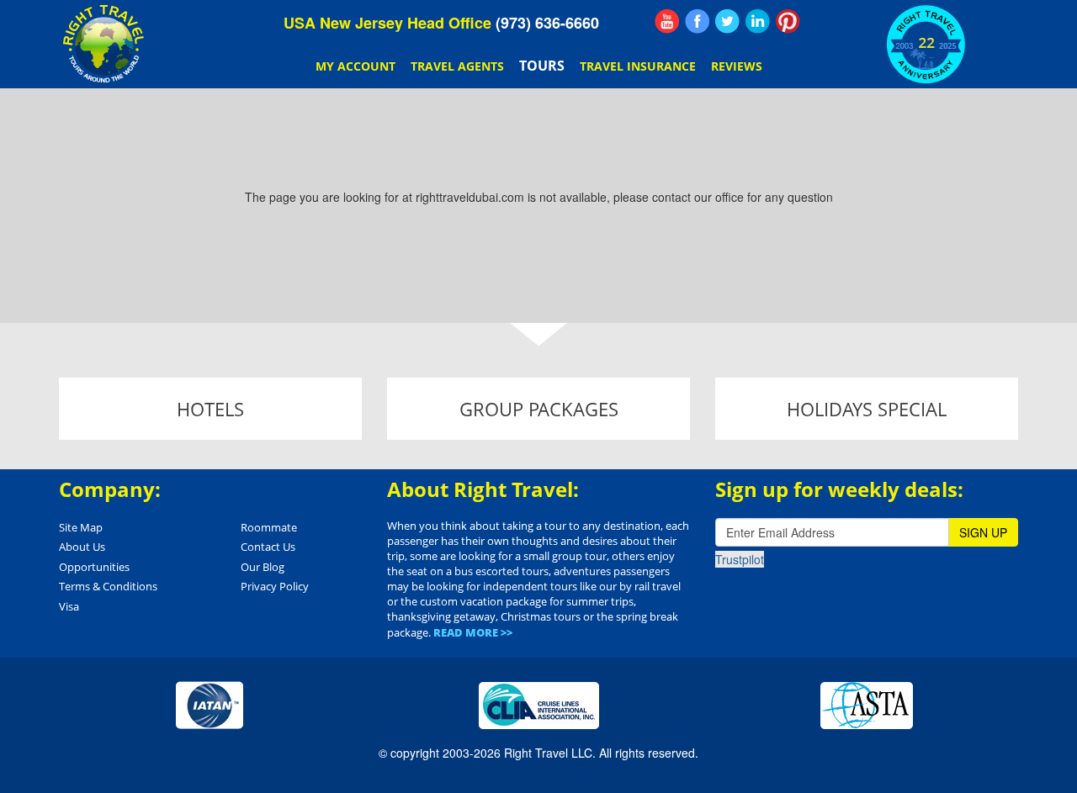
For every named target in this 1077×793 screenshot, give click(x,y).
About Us (82, 546)
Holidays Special (867, 408)
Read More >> (472, 632)
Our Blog (262, 566)
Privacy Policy (275, 586)
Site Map (81, 527)
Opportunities (94, 566)
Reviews (736, 66)
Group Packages (538, 408)
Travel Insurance (638, 66)
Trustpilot (739, 559)
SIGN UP (983, 532)
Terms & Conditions (108, 586)
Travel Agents (457, 66)
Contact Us (268, 546)
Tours (542, 65)
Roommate (269, 527)
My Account (355, 66)
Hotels (210, 408)
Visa (69, 606)
